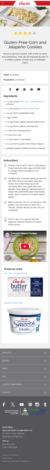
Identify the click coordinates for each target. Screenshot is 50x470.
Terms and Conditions (10, 455)
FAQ (3, 376)
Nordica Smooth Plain (29, 109)
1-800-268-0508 (9, 447)
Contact (6, 392)
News (4, 368)
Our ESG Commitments (12, 384)
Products (6, 353)
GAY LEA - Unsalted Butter (31, 102)
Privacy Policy (7, 458)
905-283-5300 (8, 444)
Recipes (5, 361)
